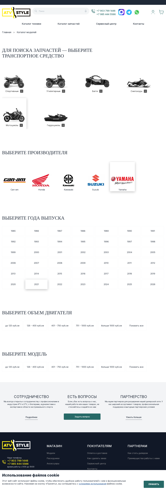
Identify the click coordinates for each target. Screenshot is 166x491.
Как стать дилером (138, 453)
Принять (153, 484)
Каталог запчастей (68, 23)
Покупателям (99, 446)
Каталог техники (31, 23)
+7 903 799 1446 (105, 10)
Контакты (138, 23)
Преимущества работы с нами (144, 458)
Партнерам (137, 446)
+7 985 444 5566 (106, 14)
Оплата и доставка (97, 453)
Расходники (53, 458)
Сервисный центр (106, 23)
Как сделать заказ (96, 458)
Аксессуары (53, 463)
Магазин (54, 446)
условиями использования (92, 483)
